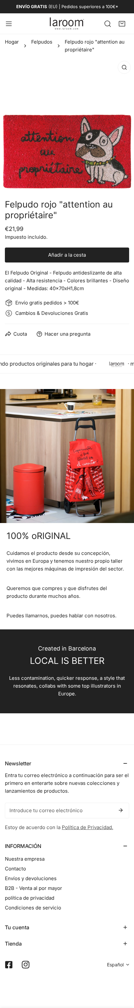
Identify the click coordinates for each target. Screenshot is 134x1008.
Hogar (12, 42)
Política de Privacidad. (87, 827)
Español (115, 964)
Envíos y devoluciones (31, 878)
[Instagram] (25, 965)
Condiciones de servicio (33, 908)
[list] (67, 125)
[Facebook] (8, 965)
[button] (122, 23)
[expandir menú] (9, 23)
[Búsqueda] (107, 23)
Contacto (15, 869)
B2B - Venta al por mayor (33, 888)
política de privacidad (29, 898)
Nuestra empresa (25, 859)
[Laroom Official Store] (67, 23)
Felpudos (41, 42)
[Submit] (120, 810)
